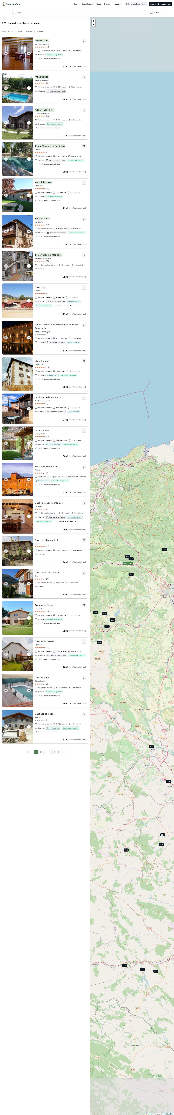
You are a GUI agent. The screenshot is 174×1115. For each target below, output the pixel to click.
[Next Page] (58, 752)
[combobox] (77, 12)
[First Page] (27, 752)
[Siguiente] (29, 53)
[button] (164, 835)
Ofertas (107, 4)
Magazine (118, 4)
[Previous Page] (31, 752)
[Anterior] (6, 53)
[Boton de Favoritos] (84, 41)
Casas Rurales (87, 4)
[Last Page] (62, 752)
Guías (98, 4)
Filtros (156, 12)
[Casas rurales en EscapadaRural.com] (11, 4)
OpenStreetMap (167, 1114)
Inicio (76, 4)
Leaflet (149, 1114)
